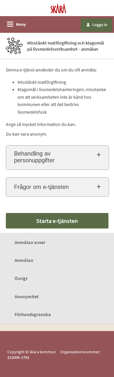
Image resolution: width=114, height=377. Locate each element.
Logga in (97, 24)
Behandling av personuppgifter (34, 156)
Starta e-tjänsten (57, 220)
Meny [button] (21, 24)
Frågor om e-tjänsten (41, 187)
